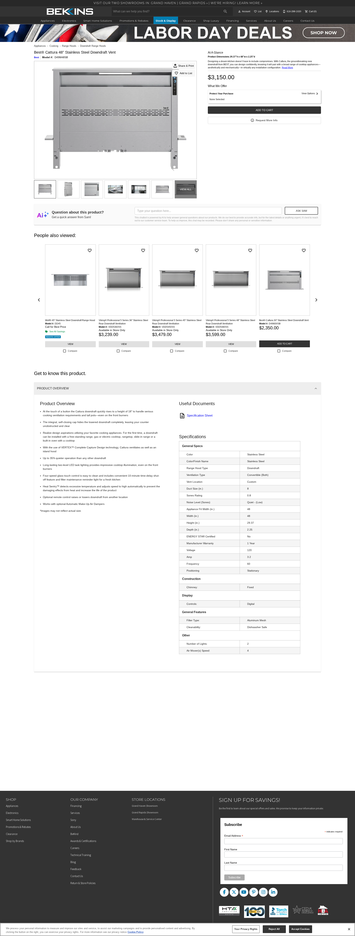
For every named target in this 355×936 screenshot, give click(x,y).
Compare (72, 351)
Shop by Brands (15, 841)
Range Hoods (69, 46)
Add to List (186, 73)
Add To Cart (264, 110)
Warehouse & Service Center (147, 819)
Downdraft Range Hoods (93, 46)
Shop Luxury (211, 20)
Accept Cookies (300, 929)
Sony (73, 820)
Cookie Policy (135, 932)
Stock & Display (166, 20)
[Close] (349, 929)
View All (186, 189)
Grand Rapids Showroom (145, 812)
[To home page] (70, 11)
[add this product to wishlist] (89, 250)
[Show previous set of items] (39, 300)
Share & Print (186, 65)
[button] (239, 11)
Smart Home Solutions (97, 20)
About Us (270, 20)
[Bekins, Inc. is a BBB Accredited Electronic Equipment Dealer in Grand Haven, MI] (280, 908)
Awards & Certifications (83, 841)
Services (251, 20)
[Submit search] (225, 11)
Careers (288, 20)
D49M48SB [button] (61, 57)
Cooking (54, 46)
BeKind (74, 834)
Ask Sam (301, 210)
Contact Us (307, 20)
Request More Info (267, 120)
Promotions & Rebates (133, 20)
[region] (177, 929)
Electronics (69, 20)
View (70, 344)
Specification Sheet (199, 415)
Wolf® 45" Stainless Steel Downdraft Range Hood (70, 320)
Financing (232, 20)
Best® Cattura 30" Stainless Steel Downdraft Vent (284, 320)
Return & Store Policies (82, 883)
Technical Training (80, 855)
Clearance (189, 20)
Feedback (75, 869)
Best (36, 57)
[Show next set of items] (316, 300)
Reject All (274, 929)
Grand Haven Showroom (145, 805)
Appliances (48, 20)
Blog (73, 862)
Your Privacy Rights (245, 929)
